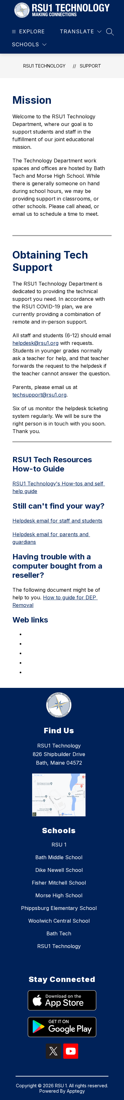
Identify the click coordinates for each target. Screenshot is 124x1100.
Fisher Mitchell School (59, 882)
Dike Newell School (59, 870)
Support (90, 66)
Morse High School (58, 895)
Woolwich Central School (59, 921)
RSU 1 (59, 844)
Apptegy (76, 1091)
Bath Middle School (58, 857)
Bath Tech (58, 933)
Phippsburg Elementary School (59, 908)
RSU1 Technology (44, 66)
